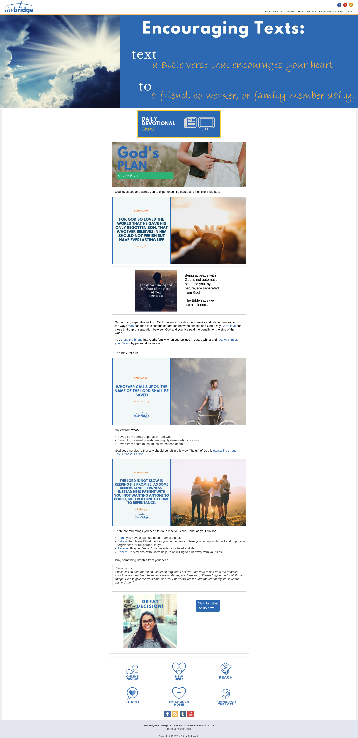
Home (268, 11)
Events (322, 11)
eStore (330, 11)
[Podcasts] (175, 714)
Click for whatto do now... (208, 605)
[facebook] (167, 714)
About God (277, 11)
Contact (348, 11)
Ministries (311, 11)
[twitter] (183, 714)
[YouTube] (190, 714)
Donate (339, 11)
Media (301, 11)
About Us (290, 11)
